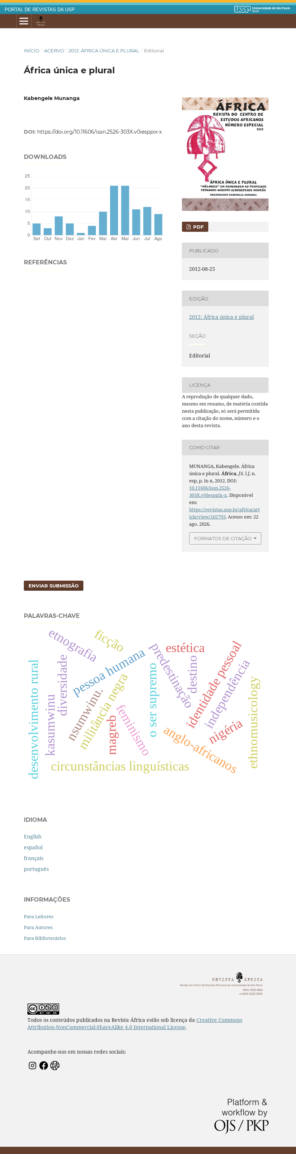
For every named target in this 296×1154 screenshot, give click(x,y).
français (33, 858)
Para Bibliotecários (45, 938)
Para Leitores (38, 916)
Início (31, 50)
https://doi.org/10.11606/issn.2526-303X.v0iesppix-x (99, 132)
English (33, 836)
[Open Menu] (24, 21)
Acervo (54, 50)
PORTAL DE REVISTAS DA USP (40, 9)
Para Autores (38, 927)
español (33, 847)
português (36, 869)
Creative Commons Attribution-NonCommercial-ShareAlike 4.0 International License (134, 1023)
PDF (198, 227)
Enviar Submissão (54, 586)
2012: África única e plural (104, 50)
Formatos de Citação (223, 538)
